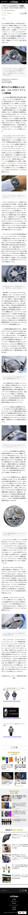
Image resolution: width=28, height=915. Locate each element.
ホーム (3, 10)
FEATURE (7, 10)
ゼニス (4, 18)
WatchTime (12, 10)
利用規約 (14, 903)
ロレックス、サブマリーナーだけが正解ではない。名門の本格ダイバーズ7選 (7, 782)
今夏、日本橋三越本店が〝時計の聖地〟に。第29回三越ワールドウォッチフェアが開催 (19, 797)
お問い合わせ (14, 901)
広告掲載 (14, 907)
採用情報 (14, 909)
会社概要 (14, 899)
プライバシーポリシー (14, 905)
